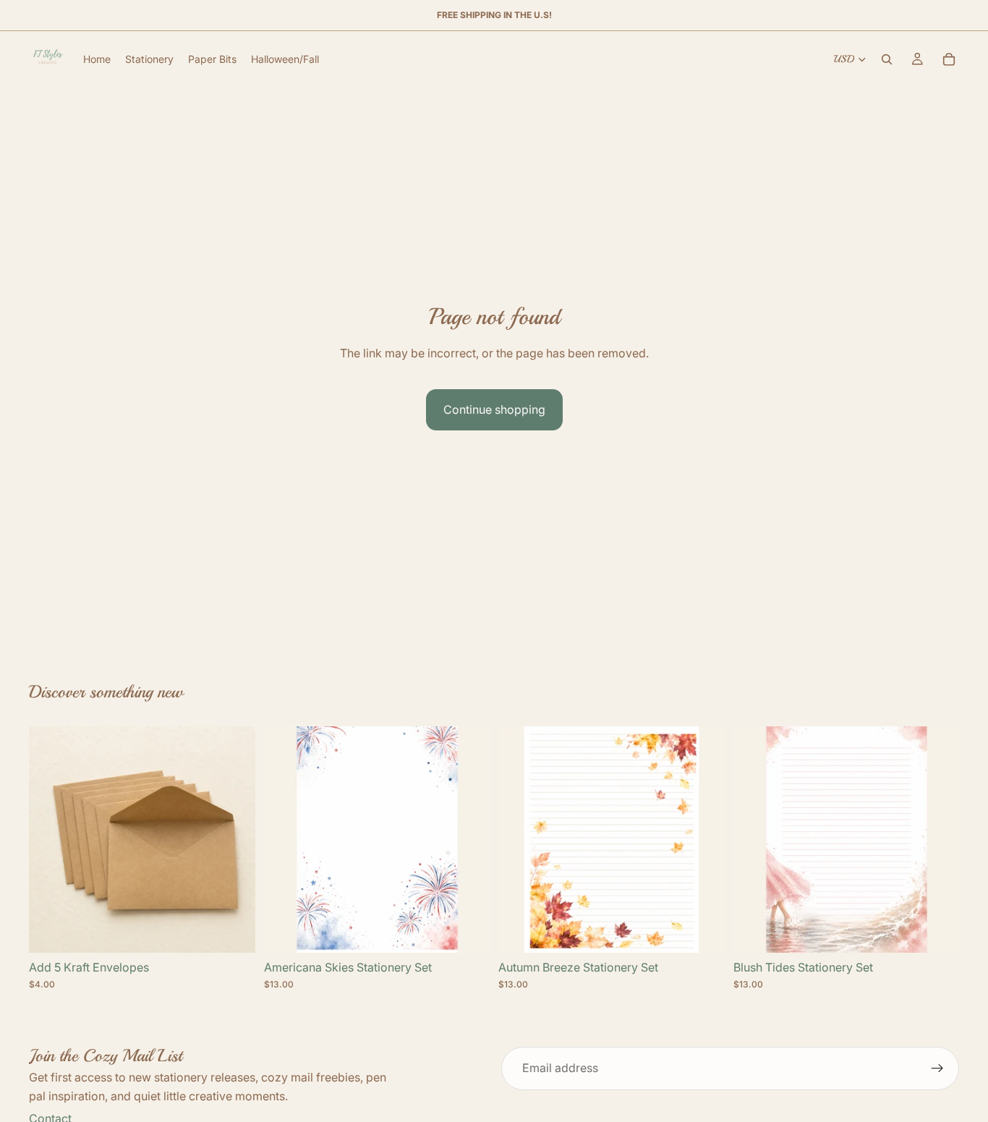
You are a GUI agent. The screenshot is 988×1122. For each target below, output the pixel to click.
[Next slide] (468, 839)
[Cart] (949, 59)
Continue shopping (494, 409)
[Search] (887, 59)
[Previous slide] (285, 839)
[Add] (233, 930)
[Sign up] (937, 1068)
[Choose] (467, 930)
